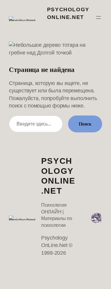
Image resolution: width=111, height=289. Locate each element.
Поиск (85, 123)
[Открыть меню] (98, 17)
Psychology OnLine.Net (58, 176)
